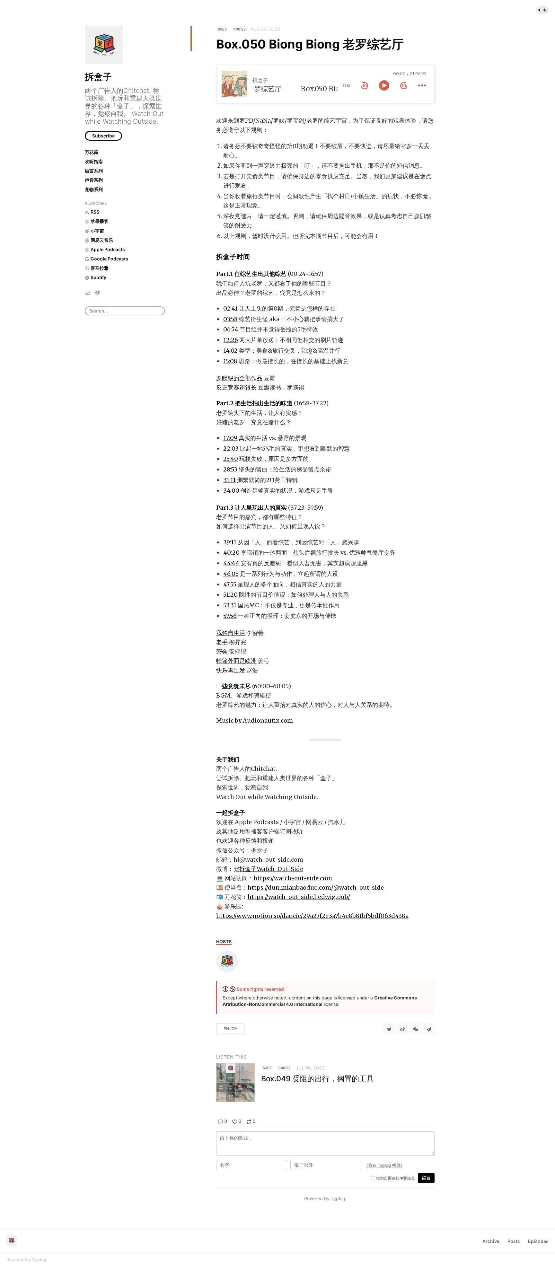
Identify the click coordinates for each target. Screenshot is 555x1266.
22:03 (231, 448)
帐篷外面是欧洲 (236, 660)
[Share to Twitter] (389, 1028)
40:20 (231, 552)
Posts (513, 1241)
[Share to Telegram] (429, 1028)
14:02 (230, 350)
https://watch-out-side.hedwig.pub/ (299, 897)
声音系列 (94, 180)
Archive (490, 1241)
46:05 (231, 573)
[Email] (87, 292)
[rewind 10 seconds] (364, 85)
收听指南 (94, 161)
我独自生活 (230, 633)
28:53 (230, 469)
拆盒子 (98, 76)
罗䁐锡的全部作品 (239, 378)
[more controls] (422, 85)
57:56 (230, 616)
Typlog (39, 1259)
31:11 (229, 480)
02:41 (230, 308)
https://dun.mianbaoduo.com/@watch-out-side (316, 887)
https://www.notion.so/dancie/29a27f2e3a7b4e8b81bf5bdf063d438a (312, 915)
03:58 (230, 319)
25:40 (230, 458)
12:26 (230, 340)
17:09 (230, 438)
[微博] (97, 292)
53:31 (229, 605)
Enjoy (230, 1028)
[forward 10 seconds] (404, 85)
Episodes (538, 1241)
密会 (222, 651)
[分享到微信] (415, 1028)
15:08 (230, 361)
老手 (222, 642)
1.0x (346, 85)
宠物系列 (94, 189)
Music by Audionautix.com (254, 720)
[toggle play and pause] (384, 85)
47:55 (229, 584)
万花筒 (91, 152)
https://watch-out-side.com (292, 878)
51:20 (230, 594)
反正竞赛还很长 (236, 387)
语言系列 (94, 170)
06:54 (230, 329)
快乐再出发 (230, 670)
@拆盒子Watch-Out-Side (268, 869)
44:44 (231, 563)
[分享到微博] (402, 1028)
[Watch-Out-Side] (227, 961)
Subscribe (103, 135)
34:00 (231, 490)
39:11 (229, 542)
